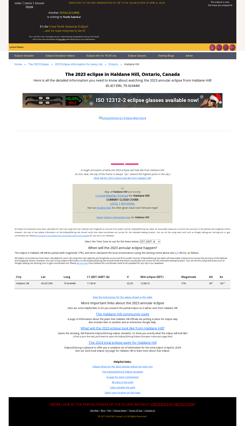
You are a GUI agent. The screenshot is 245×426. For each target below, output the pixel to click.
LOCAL (114, 203)
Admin (189, 55)
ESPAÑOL (18, 3)
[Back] (232, 47)
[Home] (212, 47)
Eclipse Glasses (137, 55)
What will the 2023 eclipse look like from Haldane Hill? (122, 178)
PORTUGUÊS (39, 3)
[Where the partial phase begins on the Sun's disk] (132, 270)
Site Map (94, 410)
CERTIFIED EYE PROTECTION (172, 404)
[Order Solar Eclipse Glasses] (122, 100)
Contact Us (149, 410)
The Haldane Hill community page (122, 314)
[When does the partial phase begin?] (105, 270)
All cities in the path (122, 382)
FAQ (109, 410)
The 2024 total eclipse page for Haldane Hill (122, 342)
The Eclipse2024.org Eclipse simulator (122, 371)
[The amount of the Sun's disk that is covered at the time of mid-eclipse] (194, 270)
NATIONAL (128, 203)
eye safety (62, 39)
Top (238, 418)
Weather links (104, 207)
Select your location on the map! (122, 392)
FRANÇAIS (28, 3)
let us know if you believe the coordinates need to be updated (62, 235)
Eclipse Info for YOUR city (101, 55)
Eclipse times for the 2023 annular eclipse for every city (122, 366)
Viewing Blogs (166, 55)
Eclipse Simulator (24, 55)
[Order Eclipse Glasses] (219, 47)
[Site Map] (225, 47)
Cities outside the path (122, 387)
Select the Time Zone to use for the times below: (112, 241)
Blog (103, 410)
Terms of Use (135, 410)
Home (29, 7)
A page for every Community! (122, 377)
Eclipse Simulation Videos (60, 55)
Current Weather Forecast (112, 195)
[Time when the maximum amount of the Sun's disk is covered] (159, 270)
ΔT (176, 252)
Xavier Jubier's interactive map (113, 217)
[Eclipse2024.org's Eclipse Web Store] (122, 118)
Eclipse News (120, 410)
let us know (82, 263)
